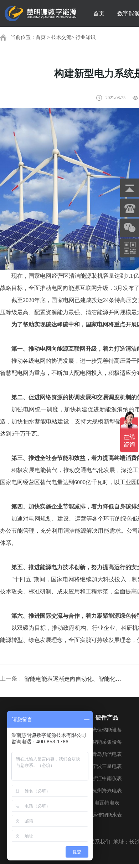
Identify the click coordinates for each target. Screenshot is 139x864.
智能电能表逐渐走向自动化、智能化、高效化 (73, 679)
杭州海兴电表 (107, 790)
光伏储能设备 (107, 730)
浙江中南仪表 (107, 778)
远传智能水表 (107, 815)
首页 (98, 13)
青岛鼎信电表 (107, 754)
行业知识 (86, 37)
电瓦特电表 (106, 802)
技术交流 (61, 37)
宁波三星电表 (107, 766)
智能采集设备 (107, 742)
